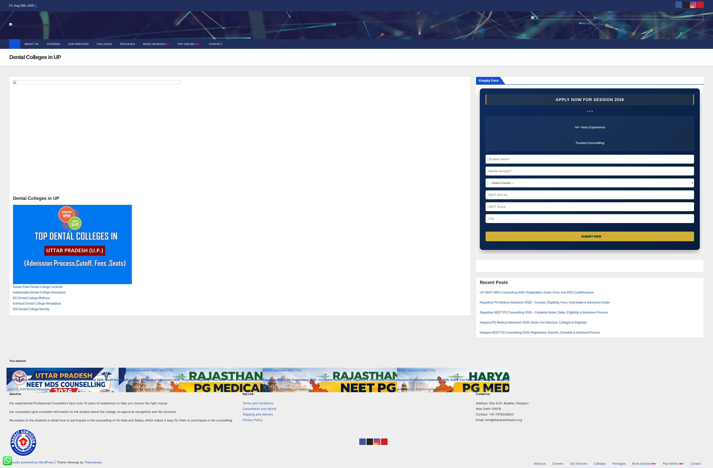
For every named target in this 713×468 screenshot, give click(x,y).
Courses (53, 44)
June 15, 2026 (17, 389)
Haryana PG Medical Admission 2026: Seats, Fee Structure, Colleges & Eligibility (533, 322)
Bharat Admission (38, 389)
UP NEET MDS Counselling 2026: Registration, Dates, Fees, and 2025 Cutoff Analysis (537, 292)
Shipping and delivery (258, 414)
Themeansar (92, 462)
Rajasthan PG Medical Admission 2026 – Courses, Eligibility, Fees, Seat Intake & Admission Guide (545, 302)
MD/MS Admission (138, 370)
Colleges (104, 44)
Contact (215, 44)
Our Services (78, 44)
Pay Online (186, 44)
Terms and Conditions (258, 403)
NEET (10, 370)
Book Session (153, 44)
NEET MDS (23, 370)
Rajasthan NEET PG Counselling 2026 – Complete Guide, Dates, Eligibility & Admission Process (544, 312)
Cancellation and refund (259, 409)
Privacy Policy (253, 420)
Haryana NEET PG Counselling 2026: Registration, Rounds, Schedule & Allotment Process (540, 332)
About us (31, 44)
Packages (127, 44)
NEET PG (166, 370)
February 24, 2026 (139, 389)
